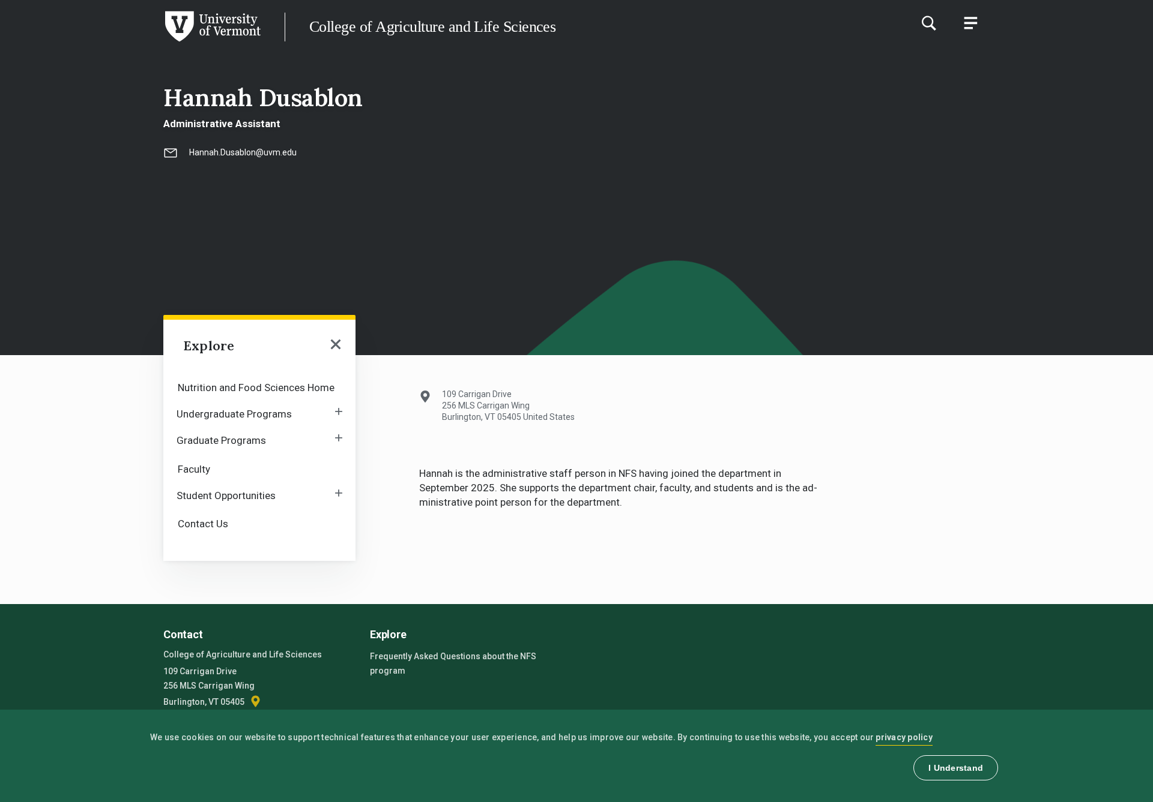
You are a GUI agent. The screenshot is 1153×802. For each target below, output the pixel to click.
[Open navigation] (336, 345)
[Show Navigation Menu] (970, 22)
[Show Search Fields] (928, 22)
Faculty (194, 469)
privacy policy (904, 737)
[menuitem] (259, 387)
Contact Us (203, 524)
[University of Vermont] (130, 41)
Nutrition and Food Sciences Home (256, 388)
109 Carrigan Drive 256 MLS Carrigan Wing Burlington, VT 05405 (209, 686)
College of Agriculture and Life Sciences (432, 26)
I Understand (955, 768)
